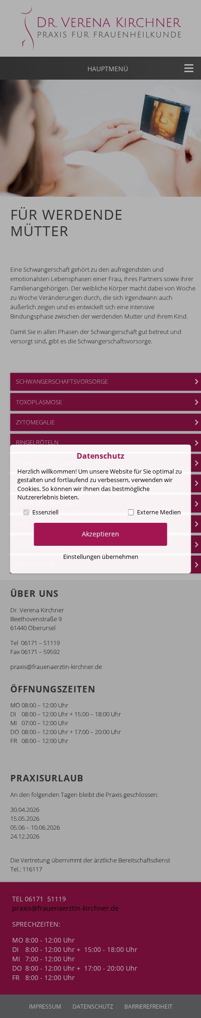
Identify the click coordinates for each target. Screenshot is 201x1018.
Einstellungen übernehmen (100, 556)
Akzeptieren (100, 533)
